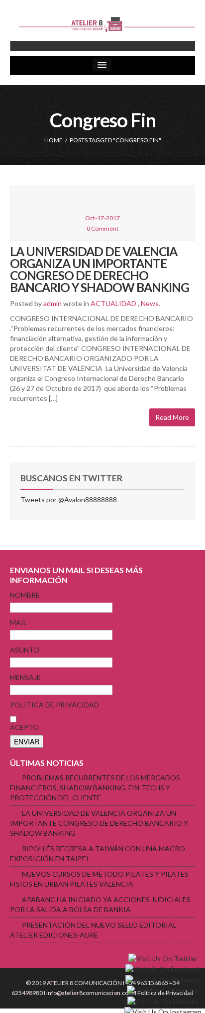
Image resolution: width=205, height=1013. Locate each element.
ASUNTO (24, 650)
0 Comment (102, 228)
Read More (172, 417)
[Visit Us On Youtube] (162, 990)
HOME (53, 140)
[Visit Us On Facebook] (163, 968)
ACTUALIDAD (113, 303)
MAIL (18, 622)
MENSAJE (25, 677)
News (150, 303)
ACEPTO (24, 727)
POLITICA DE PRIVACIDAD (54, 704)
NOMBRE (25, 595)
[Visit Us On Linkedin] (163, 1000)
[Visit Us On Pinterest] (163, 979)
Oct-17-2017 (102, 218)
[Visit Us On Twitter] (163, 958)
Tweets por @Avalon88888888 (68, 499)
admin (52, 303)
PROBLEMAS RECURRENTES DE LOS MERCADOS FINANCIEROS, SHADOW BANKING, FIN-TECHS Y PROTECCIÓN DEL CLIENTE (95, 787)
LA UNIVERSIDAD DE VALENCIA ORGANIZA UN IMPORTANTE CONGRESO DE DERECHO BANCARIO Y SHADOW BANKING (99, 269)
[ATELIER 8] (102, 24)
